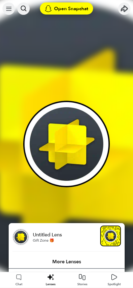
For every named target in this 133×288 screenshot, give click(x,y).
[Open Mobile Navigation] (8, 8)
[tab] (67, 262)
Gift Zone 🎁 (43, 240)
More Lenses (66, 261)
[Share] (124, 8)
